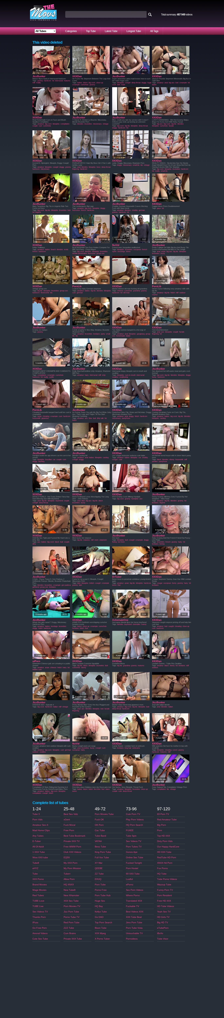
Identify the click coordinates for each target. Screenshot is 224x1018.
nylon (114, 251)
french (83, 210)
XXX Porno (38, 879)
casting (163, 418)
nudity (46, 377)
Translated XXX (134, 900)
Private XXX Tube (73, 938)
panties (155, 461)
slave (107, 789)
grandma (136, 291)
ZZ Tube (99, 873)
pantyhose (126, 418)
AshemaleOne (120, 620)
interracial (59, 81)
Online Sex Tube (134, 857)
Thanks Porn (39, 917)
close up (99, 83)
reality (38, 83)
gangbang (141, 334)
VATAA (98, 841)
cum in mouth (130, 375)
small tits (136, 165)
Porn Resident (164, 895)
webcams (136, 748)
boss (99, 167)
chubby (135, 210)
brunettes (88, 124)
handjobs (135, 499)
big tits (127, 126)
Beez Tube (100, 846)
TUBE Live (37, 906)
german (142, 210)
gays (159, 208)
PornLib (76, 286)
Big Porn (161, 825)
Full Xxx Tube (102, 857)
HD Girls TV (163, 917)
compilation (65, 124)
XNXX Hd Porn (164, 863)
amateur (160, 83)
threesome (45, 293)
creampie (76, 85)
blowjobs (120, 83)
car (54, 459)
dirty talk (100, 418)
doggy (144, 83)
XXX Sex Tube (71, 900)
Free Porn (69, 830)
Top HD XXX (163, 835)
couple (35, 126)
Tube (35, 873)
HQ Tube (161, 873)
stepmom (103, 540)
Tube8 (35, 863)
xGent (67, 819)
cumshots (85, 85)
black (159, 459)
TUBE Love (38, 900)
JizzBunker (38, 76)
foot (86, 628)
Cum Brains (70, 933)
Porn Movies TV (72, 906)
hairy (87, 375)
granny (40, 81)
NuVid (115, 245)
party (103, 334)
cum (40, 126)
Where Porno (133, 895)
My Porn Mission (72, 868)
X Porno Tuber (102, 938)
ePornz (129, 884)
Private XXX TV (72, 841)
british (91, 583)
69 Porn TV (163, 814)
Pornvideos (132, 938)
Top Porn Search (103, 922)
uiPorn (36, 661)
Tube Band (100, 835)
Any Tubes (37, 835)
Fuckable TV (132, 906)
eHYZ (35, 868)
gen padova (66, 585)
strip (103, 375)
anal (166, 83)
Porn (159, 830)
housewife (36, 418)
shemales (136, 624)
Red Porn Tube (71, 922)
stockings (121, 251)
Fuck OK (99, 819)
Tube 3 (36, 814)
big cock (92, 83)
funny (154, 377)
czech (175, 750)
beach (53, 249)
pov (141, 499)
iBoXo (160, 933)
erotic (66, 249)
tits (142, 165)
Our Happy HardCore (168, 846)
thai (119, 585)
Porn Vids (37, 819)
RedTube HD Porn (166, 857)
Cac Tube (100, 830)
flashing (41, 461)
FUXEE (129, 830)
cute (120, 459)
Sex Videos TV (40, 911)
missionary (97, 124)
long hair (128, 748)
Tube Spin (131, 835)
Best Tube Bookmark (74, 835)
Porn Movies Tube (104, 814)
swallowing (123, 377)
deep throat (136, 83)
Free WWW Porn (72, 846)
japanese (45, 418)
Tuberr (67, 873)
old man (126, 293)
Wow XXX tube (40, 857)
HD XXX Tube (164, 852)
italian (154, 85)
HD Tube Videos (165, 906)
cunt (60, 416)
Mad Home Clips (41, 830)
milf (33, 83)
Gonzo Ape (131, 852)
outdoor (182, 293)
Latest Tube (111, 31)
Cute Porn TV (133, 814)
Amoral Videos (40, 933)
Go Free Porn (39, 928)
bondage (54, 626)
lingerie (38, 212)
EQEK (67, 857)
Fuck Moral (69, 825)
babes (79, 83)
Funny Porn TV (165, 890)
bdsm (85, 83)
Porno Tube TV (71, 917)
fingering (75, 169)
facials (171, 126)
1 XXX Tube (38, 852)
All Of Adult (38, 846)
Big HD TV (162, 922)
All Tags (154, 31)
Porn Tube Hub (103, 895)
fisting (114, 542)
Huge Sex (100, 900)
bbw (90, 418)
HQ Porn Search (134, 825)
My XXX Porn (70, 863)
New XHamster (71, 895)
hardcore (47, 81)
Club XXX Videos (72, 852)
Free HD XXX (164, 900)
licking (162, 544)
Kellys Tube (101, 911)
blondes (80, 124)
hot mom (121, 542)
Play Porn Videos (135, 819)
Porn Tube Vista (134, 928)
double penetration (79, 253)
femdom (75, 628)
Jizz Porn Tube (71, 911)
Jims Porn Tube (134, 922)
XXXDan (77, 76)
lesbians (96, 334)
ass (162, 332)
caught (171, 626)
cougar (115, 459)
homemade (120, 336)
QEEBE (98, 868)
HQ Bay (99, 906)
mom (96, 540)
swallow (115, 377)
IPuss (35, 922)
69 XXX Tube (133, 873)
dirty (34, 544)
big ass (171, 83)
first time (97, 789)
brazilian (48, 459)
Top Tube (91, 31)
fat (106, 418)
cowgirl (128, 83)
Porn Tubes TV (134, 846)
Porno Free (101, 890)
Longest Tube (133, 31)
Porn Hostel (132, 868)
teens (128, 251)
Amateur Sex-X (40, 825)
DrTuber (117, 576)
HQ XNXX (69, 884)
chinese (120, 291)
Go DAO (99, 917)
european (137, 249)
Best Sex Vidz (71, 814)
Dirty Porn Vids (165, 841)
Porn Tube (100, 884)
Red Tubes (38, 895)
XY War (98, 863)
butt (176, 83)
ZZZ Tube (69, 928)
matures (67, 81)
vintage (105, 124)
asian (163, 251)
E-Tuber (36, 841)
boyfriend (59, 501)
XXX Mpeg (100, 933)
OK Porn (99, 825)
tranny (143, 624)
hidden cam (37, 669)
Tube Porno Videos (167, 879)
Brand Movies (39, 884)
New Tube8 (69, 890)
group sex (100, 253)
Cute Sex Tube (40, 938)
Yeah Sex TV (164, 911)
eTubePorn (163, 928)
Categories (71, 31)
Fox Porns (162, 868)
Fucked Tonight (134, 863)
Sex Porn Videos (134, 890)
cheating (46, 416)
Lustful (129, 879)
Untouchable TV (134, 933)
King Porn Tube (103, 852)
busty (163, 253)
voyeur (155, 295)
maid (123, 85)
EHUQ (98, 879)
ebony (171, 459)
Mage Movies (39, 890)
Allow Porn (69, 879)
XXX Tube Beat (134, 917)
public (51, 377)
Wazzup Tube (164, 884)
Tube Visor (162, 938)
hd (53, 81)
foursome (76, 210)
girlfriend (35, 587)
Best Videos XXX (134, 911)
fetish (173, 293)
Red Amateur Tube (167, 819)
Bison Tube (100, 928)
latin (118, 85)
